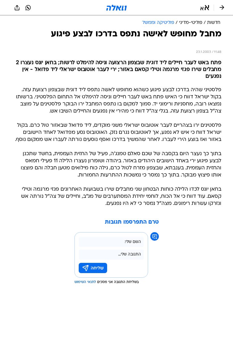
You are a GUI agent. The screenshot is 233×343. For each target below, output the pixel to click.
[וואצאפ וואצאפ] (28, 8)
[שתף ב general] (17, 8)
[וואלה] (116, 8)
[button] (204, 7)
